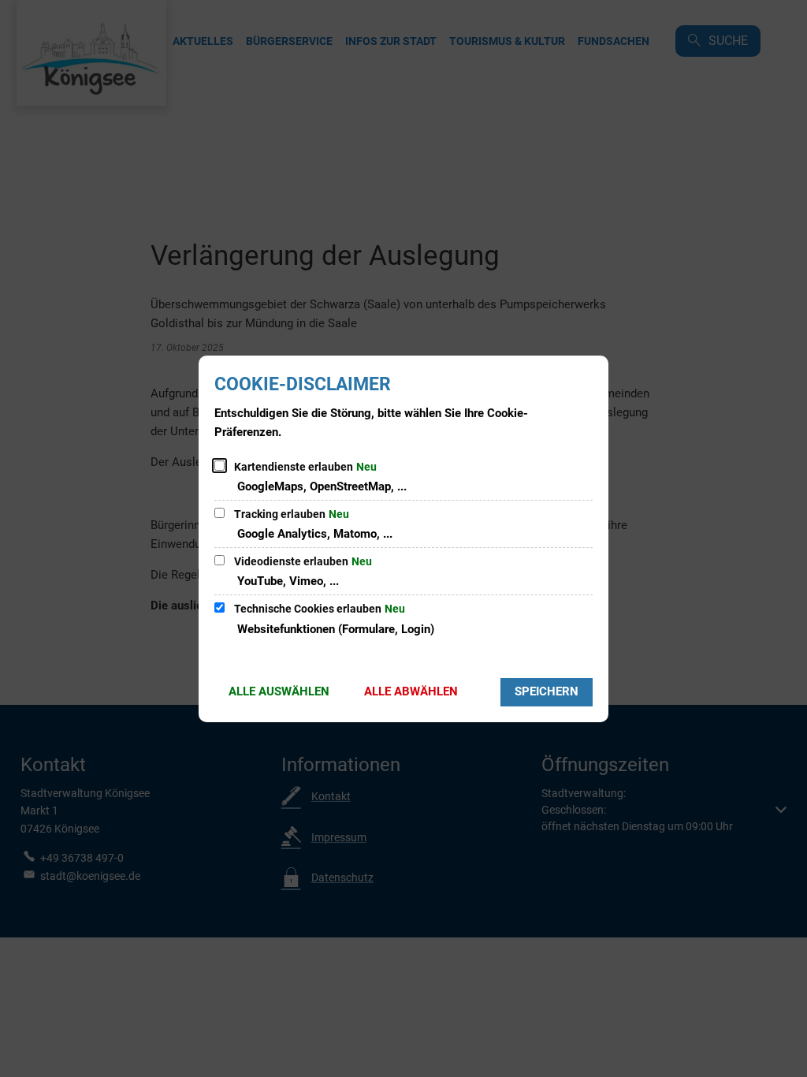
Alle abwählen (411, 691)
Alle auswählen (279, 691)
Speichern (546, 691)
